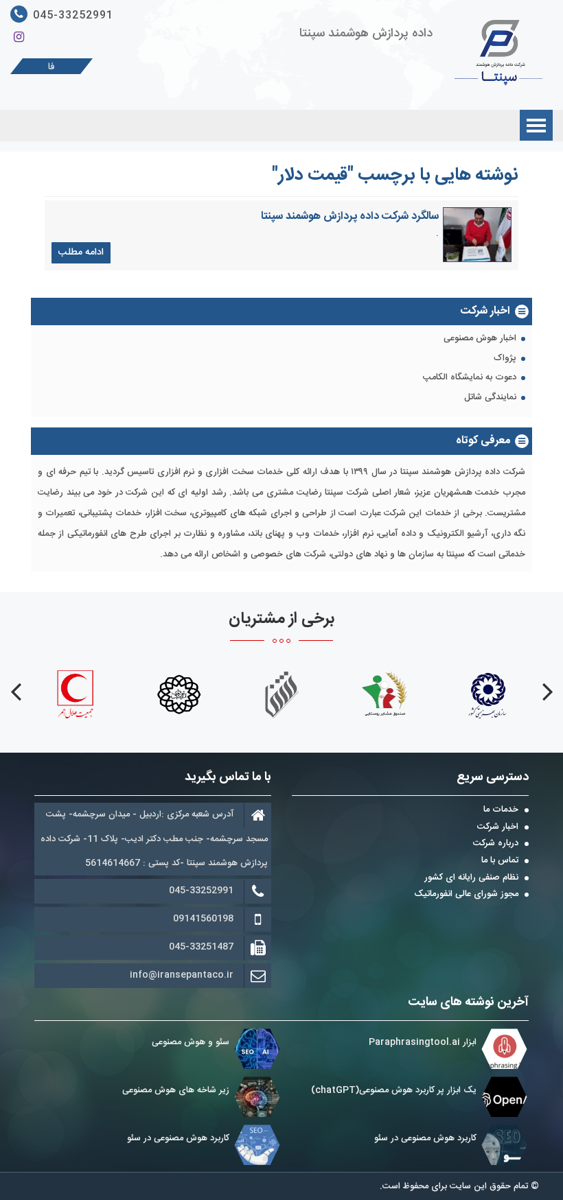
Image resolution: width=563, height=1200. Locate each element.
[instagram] (19, 38)
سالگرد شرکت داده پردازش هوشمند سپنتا (350, 216)
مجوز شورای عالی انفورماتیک (466, 895)
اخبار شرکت (497, 827)
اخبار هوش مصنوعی (480, 339)
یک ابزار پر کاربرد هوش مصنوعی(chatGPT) (393, 1090)
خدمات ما (500, 810)
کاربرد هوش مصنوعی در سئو (425, 1138)
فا (51, 67)
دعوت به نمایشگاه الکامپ (469, 378)
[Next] (15, 691)
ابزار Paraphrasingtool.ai (421, 1042)
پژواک (505, 359)
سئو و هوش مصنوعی (190, 1042)
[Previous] (547, 691)
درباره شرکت (495, 844)
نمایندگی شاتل (490, 398)
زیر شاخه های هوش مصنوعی (175, 1090)
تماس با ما (499, 861)
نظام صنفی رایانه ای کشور (471, 878)
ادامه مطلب (81, 252)
